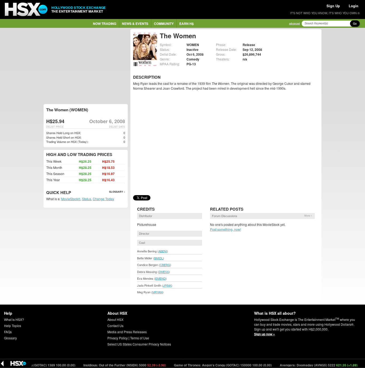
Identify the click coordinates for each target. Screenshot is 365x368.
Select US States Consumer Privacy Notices (139, 344)
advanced (294, 23)
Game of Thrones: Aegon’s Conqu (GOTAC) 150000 (217, 365)
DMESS (164, 272)
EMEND (160, 278)
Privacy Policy (117, 338)
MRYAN (157, 292)
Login (353, 5)
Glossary (10, 338)
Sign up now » (264, 334)
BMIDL (158, 258)
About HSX (115, 319)
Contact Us (115, 325)
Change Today (103, 198)
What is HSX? (14, 319)
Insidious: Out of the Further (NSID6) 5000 (119, 365)
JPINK (167, 285)
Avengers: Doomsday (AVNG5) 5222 (313, 365)
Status (86, 198)
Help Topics (12, 325)
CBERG (165, 265)
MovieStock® (70, 198)
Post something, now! (225, 229)
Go (355, 23)
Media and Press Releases (127, 331)
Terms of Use (139, 338)
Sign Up (333, 5)
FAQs (8, 331)
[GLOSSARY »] (71, 193)
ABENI (162, 251)
